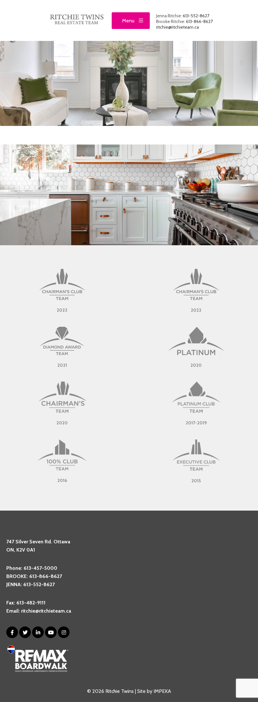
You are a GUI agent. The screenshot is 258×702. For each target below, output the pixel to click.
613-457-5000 (40, 568)
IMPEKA (162, 691)
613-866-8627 (199, 21)
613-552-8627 (196, 16)
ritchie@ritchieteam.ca (177, 27)
